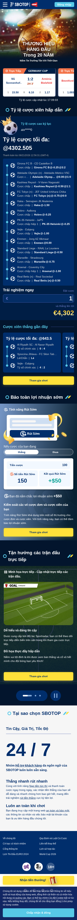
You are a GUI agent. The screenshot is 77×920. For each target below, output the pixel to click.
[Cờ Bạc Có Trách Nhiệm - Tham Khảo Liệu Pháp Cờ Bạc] (26, 867)
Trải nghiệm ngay (18, 290)
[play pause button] (55, 695)
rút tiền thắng (28, 797)
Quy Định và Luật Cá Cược (53, 838)
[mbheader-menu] (5, 5)
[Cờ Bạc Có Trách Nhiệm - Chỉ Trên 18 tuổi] (51, 867)
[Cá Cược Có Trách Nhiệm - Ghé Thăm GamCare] (39, 867)
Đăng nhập (64, 4)
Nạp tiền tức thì (38, 785)
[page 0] (27, 695)
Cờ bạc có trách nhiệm (14, 843)
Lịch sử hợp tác (47, 849)
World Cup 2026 (47, 854)
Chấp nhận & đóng (39, 912)
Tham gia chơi (38, 380)
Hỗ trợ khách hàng (28, 765)
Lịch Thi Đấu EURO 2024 (16, 854)
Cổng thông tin (10, 849)
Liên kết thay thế (47, 843)
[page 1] (35, 695)
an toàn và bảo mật (57, 810)
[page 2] (40, 695)
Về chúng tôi (9, 838)
